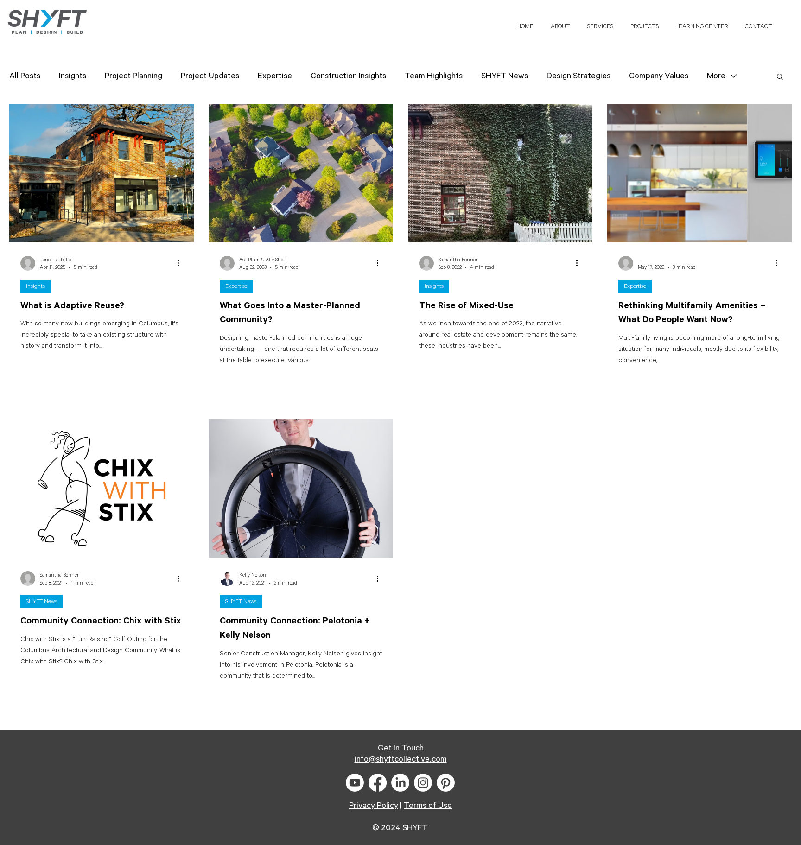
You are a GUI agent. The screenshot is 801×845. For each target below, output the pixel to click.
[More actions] (181, 263)
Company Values (658, 76)
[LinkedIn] (400, 783)
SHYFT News (504, 76)
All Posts (24, 76)
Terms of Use (428, 805)
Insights (72, 76)
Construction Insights (348, 76)
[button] (702, 22)
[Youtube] (355, 783)
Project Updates (210, 76)
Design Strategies (578, 76)
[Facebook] (378, 783)
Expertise (275, 76)
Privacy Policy (373, 805)
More (716, 76)
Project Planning (133, 76)
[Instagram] (423, 783)
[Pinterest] (446, 783)
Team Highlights (434, 76)
